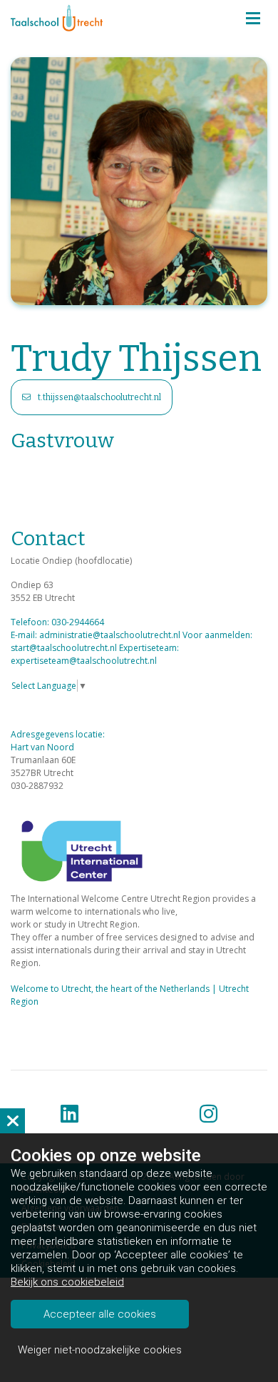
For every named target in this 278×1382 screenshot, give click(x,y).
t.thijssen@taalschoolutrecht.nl (98, 397)
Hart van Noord (43, 747)
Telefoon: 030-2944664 (57, 622)
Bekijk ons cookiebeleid (67, 1282)
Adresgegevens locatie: (58, 734)
